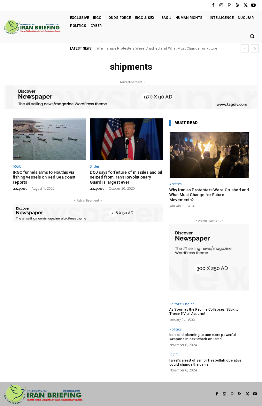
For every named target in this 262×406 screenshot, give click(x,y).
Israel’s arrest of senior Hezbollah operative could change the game (205, 362)
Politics (175, 329)
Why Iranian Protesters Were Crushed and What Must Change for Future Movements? (209, 194)
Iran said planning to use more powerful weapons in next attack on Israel (202, 337)
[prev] (245, 48)
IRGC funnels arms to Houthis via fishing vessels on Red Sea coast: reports (44, 177)
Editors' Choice (182, 304)
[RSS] (237, 5)
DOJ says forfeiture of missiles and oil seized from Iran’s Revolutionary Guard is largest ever (126, 177)
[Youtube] (254, 5)
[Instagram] (221, 5)
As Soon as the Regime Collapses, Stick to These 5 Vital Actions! (204, 311)
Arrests (175, 184)
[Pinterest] (229, 5)
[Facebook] (213, 5)
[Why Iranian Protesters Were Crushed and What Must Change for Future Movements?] (209, 155)
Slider (95, 166)
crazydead (20, 188)
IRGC (17, 166)
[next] (255, 48)
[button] (252, 36)
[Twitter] (246, 5)
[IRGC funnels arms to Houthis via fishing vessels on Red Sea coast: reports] (49, 139)
